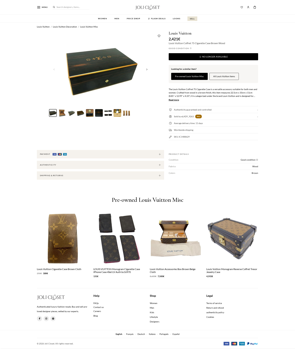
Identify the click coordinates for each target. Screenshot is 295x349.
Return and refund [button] (215, 307)
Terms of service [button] (214, 303)
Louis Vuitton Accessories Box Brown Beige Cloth (172, 270)
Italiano (152, 334)
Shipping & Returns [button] (51, 175)
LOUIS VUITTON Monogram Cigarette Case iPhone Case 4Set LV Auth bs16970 (116, 270)
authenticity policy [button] (215, 312)
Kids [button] (152, 312)
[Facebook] (39, 318)
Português (164, 334)
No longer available (215, 56)
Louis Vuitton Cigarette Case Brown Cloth (59, 269)
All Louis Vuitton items (224, 76)
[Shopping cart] (255, 7)
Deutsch (141, 334)
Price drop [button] (133, 18)
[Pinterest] (53, 318)
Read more (174, 100)
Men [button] (116, 18)
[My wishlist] (242, 7)
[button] (146, 69)
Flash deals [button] (158, 18)
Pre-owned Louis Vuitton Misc (189, 76)
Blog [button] (95, 315)
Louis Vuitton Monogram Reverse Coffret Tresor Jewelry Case (231, 270)
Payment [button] (45, 154)
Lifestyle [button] (154, 317)
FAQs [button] (96, 303)
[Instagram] (46, 318)
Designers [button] (154, 321)
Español (176, 334)
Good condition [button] (179, 48)
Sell (192, 19)
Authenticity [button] (48, 165)
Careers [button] (97, 311)
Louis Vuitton (180, 33)
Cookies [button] (210, 317)
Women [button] (102, 18)
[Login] (248, 7)
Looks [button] (176, 18)
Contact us (98, 307)
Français (130, 334)
